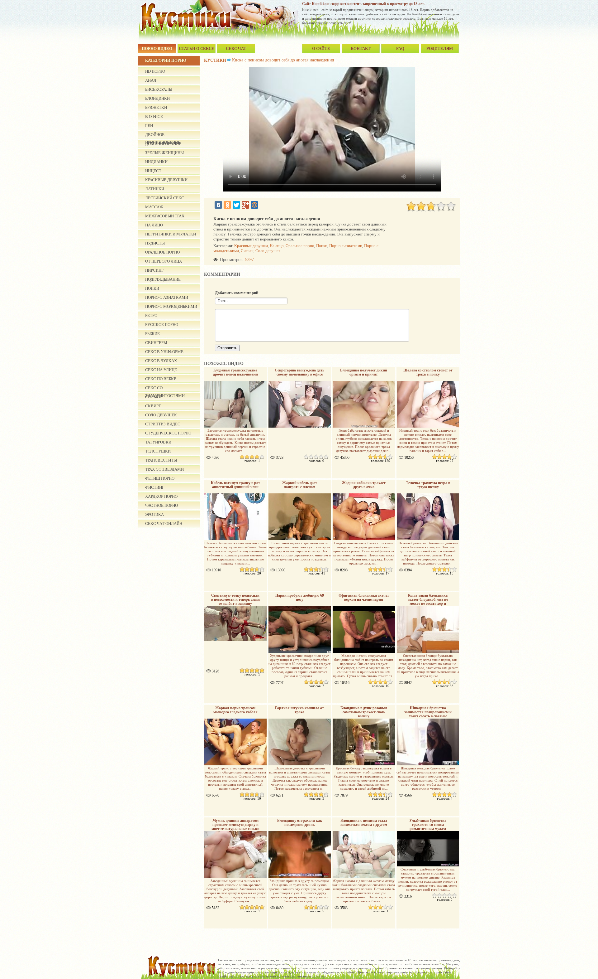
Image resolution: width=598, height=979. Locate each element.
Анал (150, 80)
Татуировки (158, 442)
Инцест (153, 170)
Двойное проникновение (162, 135)
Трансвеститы (161, 460)
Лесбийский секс (164, 198)
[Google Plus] (245, 205)
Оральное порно (162, 252)
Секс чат (236, 48)
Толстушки (158, 451)
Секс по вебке (160, 378)
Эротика (154, 514)
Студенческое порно (168, 433)
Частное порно (161, 505)
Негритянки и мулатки (170, 234)
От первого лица (163, 261)
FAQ (400, 48)
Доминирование (163, 143)
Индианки (156, 161)
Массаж (154, 207)
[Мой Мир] (254, 205)
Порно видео (157, 48)
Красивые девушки (166, 179)
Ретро (151, 315)
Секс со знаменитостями (165, 388)
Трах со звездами (164, 469)
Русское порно (161, 324)
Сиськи (247, 250)
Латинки (154, 189)
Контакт (361, 48)
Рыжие (152, 333)
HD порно (155, 71)
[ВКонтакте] (218, 205)
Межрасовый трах (164, 216)
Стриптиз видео (162, 424)
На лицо (154, 225)
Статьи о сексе (196, 48)
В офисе (154, 116)
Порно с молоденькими (171, 306)
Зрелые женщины (164, 152)
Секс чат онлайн (163, 523)
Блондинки (157, 98)
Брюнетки (156, 107)
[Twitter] (236, 205)
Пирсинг (154, 270)
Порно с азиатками (166, 297)
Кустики (215, 60)
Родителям (439, 48)
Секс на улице (161, 369)
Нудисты (155, 243)
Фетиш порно (159, 478)
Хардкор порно (161, 496)
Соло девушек (161, 415)
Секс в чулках (161, 360)
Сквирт (153, 406)
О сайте (321, 48)
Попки (152, 288)
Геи (149, 125)
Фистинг (154, 487)
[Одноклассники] (227, 205)
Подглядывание (163, 279)
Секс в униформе (164, 351)
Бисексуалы (158, 89)
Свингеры (156, 342)
